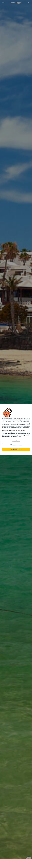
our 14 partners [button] (17, 418)
